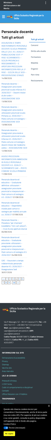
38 (14, 282)
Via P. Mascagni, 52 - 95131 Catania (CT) (21, 321)
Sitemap (5, 364)
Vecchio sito (7, 367)
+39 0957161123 (24, 324)
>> (18, 282)
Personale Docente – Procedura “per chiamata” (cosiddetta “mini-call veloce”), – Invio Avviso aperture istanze (14, 224)
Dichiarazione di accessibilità (13, 357)
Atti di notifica (7, 403)
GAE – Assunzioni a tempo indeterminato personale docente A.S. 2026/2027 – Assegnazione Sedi (12, 265)
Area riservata (7, 371)
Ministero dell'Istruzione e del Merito (12, 5)
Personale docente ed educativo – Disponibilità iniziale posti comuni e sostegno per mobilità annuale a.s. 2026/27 (13, 208)
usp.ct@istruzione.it (17, 327)
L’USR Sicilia (7, 384)
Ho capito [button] (9, 434)
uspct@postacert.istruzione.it (16, 330)
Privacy (5, 361)
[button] (6, 427)
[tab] (37, 39)
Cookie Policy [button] (10, 424)
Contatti (5, 390)
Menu (3, 17)
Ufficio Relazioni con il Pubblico (14, 394)
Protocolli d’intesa (9, 380)
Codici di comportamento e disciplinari (17, 387)
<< (3, 278)
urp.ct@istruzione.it (12, 333)
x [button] (49, 406)
